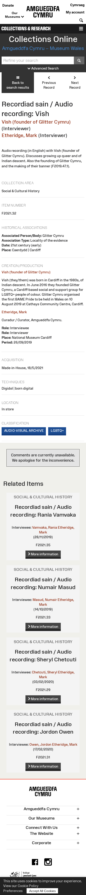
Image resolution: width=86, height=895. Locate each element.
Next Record (74, 85)
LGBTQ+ (57, 430)
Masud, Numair (45, 600)
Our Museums (13, 14)
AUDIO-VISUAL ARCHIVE (24, 430)
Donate (8, 5)
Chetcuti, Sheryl (44, 672)
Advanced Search (45, 68)
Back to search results (17, 85)
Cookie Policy (28, 886)
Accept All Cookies (42, 891)
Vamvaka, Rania (44, 527)
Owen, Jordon (40, 744)
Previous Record (49, 85)
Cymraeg (77, 5)
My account (75, 12)
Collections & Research (26, 29)
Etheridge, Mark (19, 135)
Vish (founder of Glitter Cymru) (36, 121)
